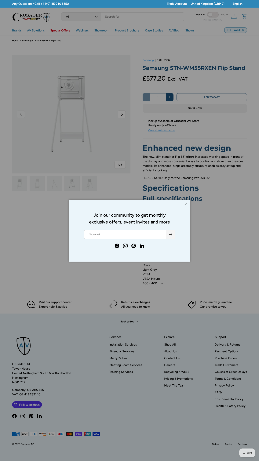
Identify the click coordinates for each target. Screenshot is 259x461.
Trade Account (177, 3)
